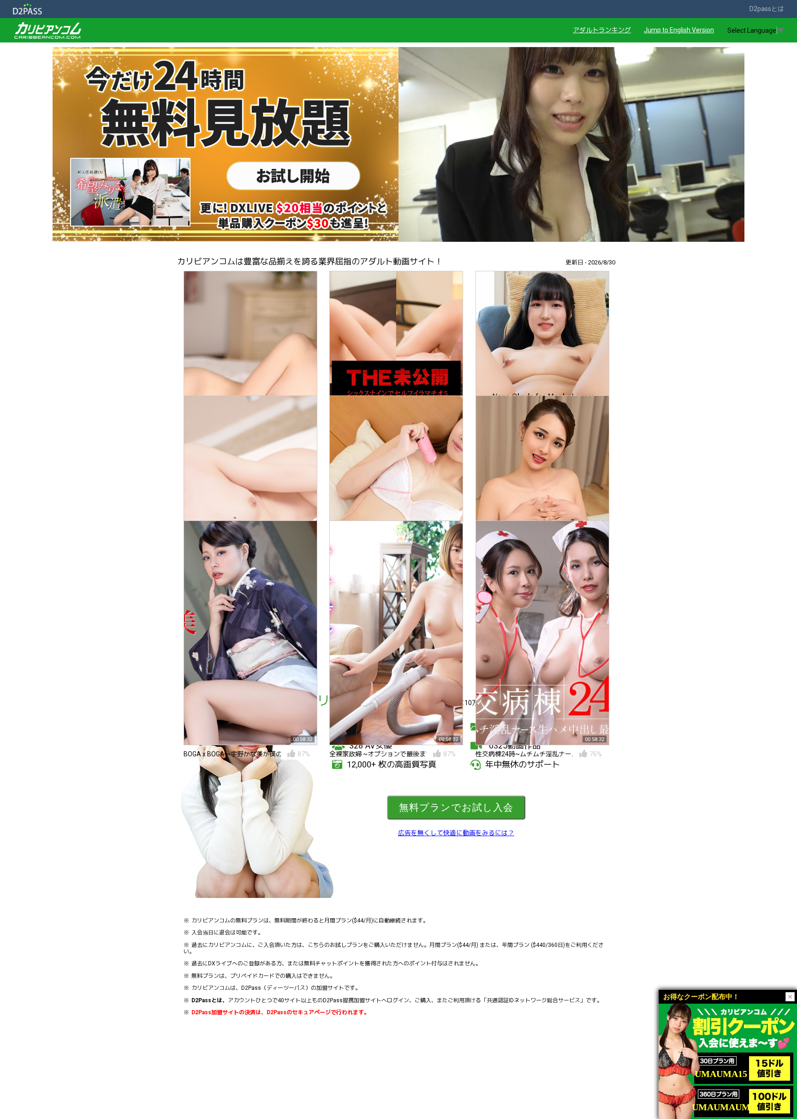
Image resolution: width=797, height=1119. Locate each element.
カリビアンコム (210, 920)
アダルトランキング (602, 30)
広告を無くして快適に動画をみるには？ (456, 833)
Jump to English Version (679, 30)
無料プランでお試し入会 (456, 807)
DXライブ (220, 963)
